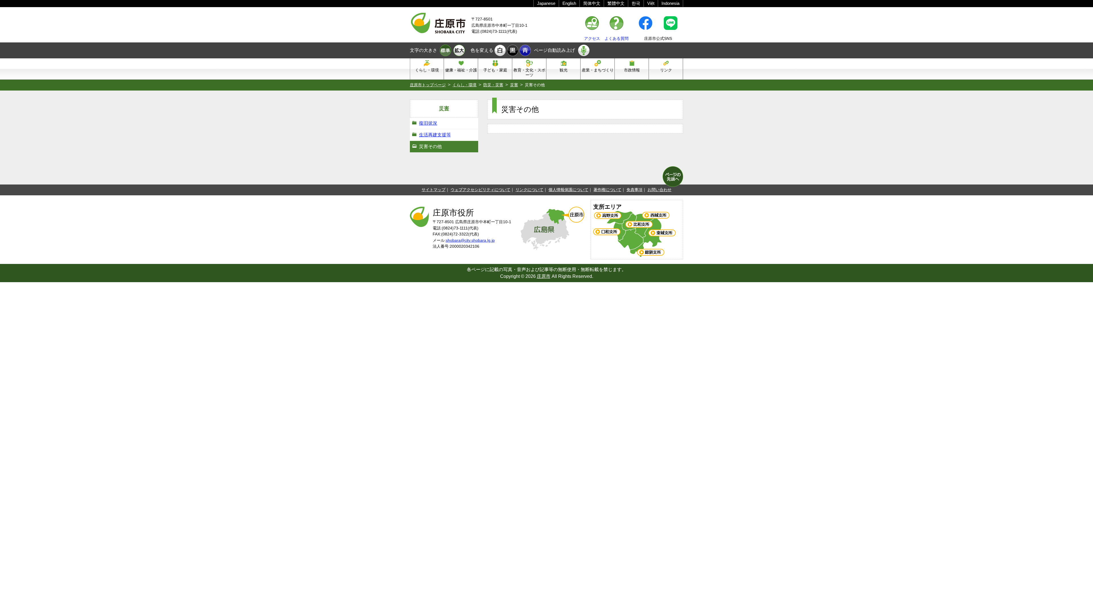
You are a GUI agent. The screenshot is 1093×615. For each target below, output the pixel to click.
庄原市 (543, 276)
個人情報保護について (568, 189)
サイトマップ (433, 189)
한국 (636, 3)
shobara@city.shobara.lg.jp (470, 240)
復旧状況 (428, 123)
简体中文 (591, 3)
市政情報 (632, 70)
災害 (514, 85)
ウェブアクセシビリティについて (480, 189)
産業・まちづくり (598, 70)
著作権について (607, 189)
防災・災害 (493, 85)
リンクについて (529, 189)
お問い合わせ (659, 189)
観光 (564, 70)
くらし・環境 (427, 70)
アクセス (592, 38)
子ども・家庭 (495, 70)
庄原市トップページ (428, 85)
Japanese (546, 3)
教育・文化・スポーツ (529, 72)
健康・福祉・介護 (461, 70)
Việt (650, 3)
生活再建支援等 (435, 134)
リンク (666, 70)
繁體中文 (615, 3)
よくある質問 (616, 38)
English (569, 3)
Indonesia (670, 3)
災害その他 (430, 146)
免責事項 (634, 189)
